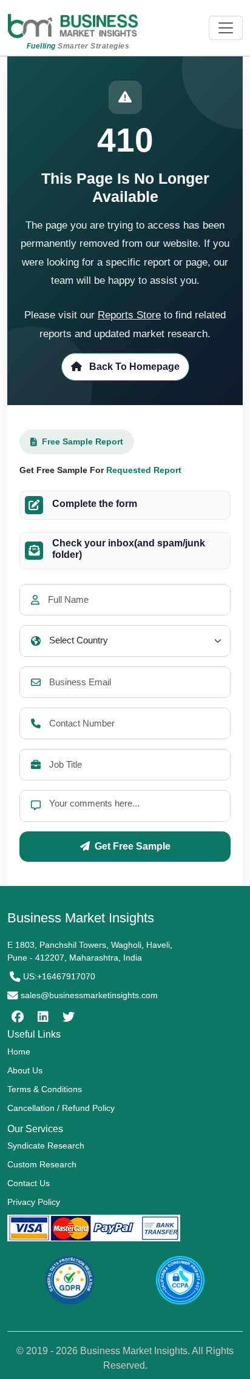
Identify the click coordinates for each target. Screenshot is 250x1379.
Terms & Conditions (44, 1089)
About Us (24, 1070)
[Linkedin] (41, 1017)
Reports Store (129, 315)
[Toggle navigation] (226, 28)
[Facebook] (16, 1017)
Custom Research (41, 1164)
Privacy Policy (33, 1202)
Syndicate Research (45, 1145)
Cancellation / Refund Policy (61, 1108)
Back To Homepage (133, 366)
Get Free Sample (133, 846)
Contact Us (28, 1183)
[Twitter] (67, 1017)
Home (18, 1051)
